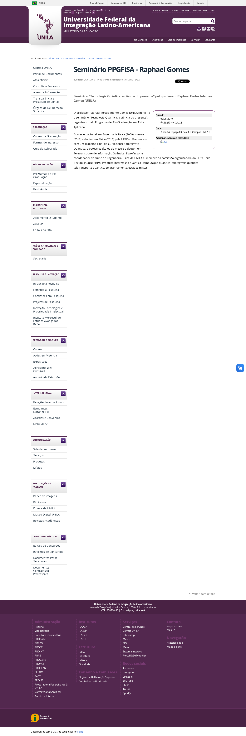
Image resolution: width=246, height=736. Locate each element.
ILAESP (83, 630)
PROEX (39, 647)
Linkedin (128, 676)
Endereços (157, 39)
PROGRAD (40, 639)
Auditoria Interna (44, 696)
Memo (126, 647)
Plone (80, 731)
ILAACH (83, 626)
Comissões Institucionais (93, 681)
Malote (127, 639)
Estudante (209, 39)
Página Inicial (56, 58)
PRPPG (39, 643)
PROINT (39, 651)
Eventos (69, 58)
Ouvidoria (84, 664)
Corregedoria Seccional (48, 692)
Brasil (43, 3)
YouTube (199, 29)
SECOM (39, 672)
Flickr (208, 29)
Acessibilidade (175, 642)
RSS (212, 10)
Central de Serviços (134, 626)
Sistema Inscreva (132, 651)
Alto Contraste (180, 10)
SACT (38, 676)
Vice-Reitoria (42, 630)
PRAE (38, 655)
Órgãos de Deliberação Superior (97, 677)
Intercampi (129, 635)
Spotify (127, 693)
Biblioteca (84, 656)
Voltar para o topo (203, 594)
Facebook (204, 29)
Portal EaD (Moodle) (134, 655)
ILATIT (82, 639)
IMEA (82, 652)
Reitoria (39, 626)
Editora (83, 660)
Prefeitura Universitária (48, 635)
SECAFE (39, 680)
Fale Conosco (140, 39)
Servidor (195, 39)
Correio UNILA (131, 630)
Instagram (213, 29)
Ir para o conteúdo (73, 10)
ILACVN (83, 635)
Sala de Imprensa (177, 39)
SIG (125, 643)
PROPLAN (40, 668)
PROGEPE (40, 659)
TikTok (126, 689)
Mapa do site (200, 10)
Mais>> (171, 629)
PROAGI (39, 664)
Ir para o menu (94, 10)
